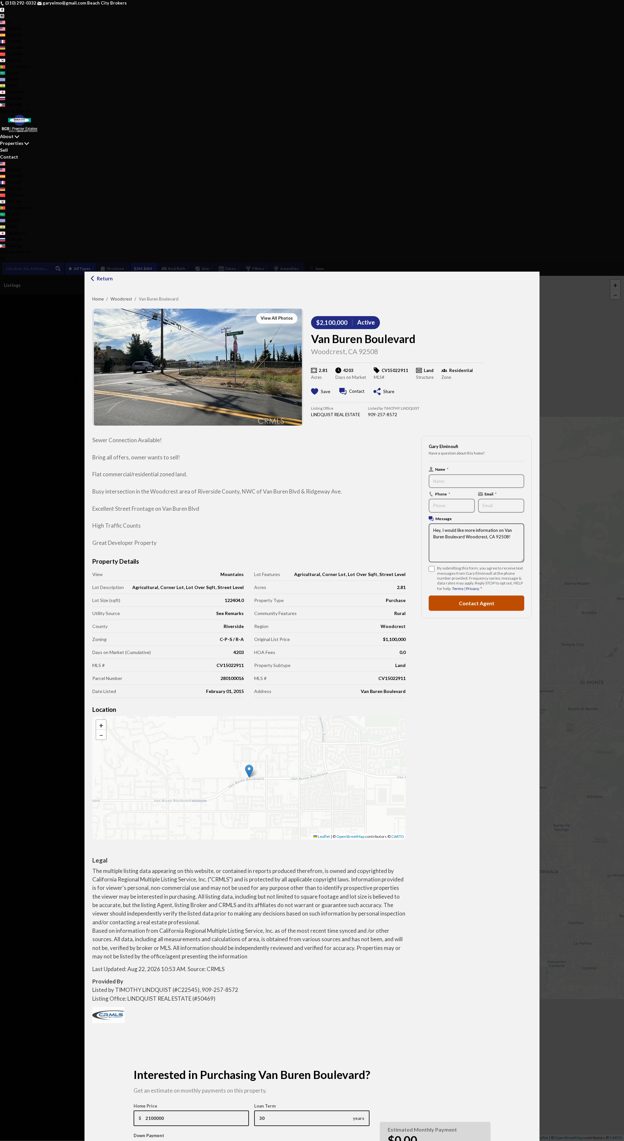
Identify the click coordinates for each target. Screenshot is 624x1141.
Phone (442, 494)
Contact (9, 157)
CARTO (397, 836)
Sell (4, 150)
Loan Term (265, 1106)
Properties (11, 143)
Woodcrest (121, 298)
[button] (249, 771)
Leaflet (323, 836)
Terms (457, 588)
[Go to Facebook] (2, 9)
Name (441, 469)
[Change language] (5, 22)
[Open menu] (2, 258)
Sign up (7, 110)
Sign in (23, 110)
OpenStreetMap (350, 836)
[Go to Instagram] (2, 15)
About (7, 136)
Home (98, 298)
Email (491, 494)
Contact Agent (476, 603)
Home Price (145, 1106)
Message (444, 518)
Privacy (472, 588)
